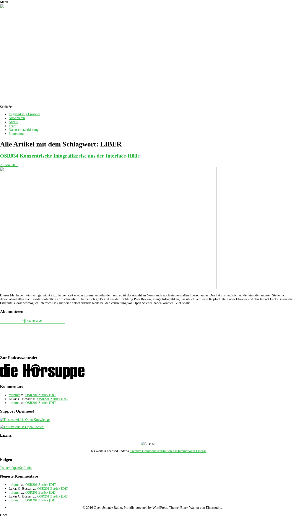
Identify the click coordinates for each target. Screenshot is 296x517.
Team (12, 126)
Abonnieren (17, 118)
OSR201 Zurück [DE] (40, 395)
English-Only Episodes (24, 114)
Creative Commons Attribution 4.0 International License (168, 451)
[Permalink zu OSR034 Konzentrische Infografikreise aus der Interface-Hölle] (108, 288)
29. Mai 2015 (9, 165)
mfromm (14, 395)
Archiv (13, 122)
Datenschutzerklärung (24, 130)
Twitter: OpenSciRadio (16, 468)
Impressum (16, 133)
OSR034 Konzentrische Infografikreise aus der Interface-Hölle (70, 156)
